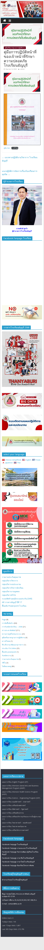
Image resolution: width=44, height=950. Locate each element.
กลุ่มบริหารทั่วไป (9, 595)
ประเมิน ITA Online (9, 648)
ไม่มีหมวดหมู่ (6, 666)
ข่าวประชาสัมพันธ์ (8, 630)
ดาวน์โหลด (14, 148)
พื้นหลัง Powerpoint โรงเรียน (14, 606)
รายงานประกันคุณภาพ (11, 577)
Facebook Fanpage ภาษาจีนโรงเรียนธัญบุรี (18, 858)
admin (22, 69)
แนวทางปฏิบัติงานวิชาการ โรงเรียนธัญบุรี (19, 159)
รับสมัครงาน (6, 655)
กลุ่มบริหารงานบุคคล (10, 591)
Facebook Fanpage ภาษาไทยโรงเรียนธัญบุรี (18, 862)
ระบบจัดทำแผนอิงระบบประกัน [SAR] (17, 598)
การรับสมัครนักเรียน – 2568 (12, 627)
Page (4, 619)
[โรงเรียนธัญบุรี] (22, 2)
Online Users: (7, 918)
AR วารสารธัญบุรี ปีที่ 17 (12, 602)
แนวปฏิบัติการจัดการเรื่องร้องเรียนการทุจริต (19, 173)
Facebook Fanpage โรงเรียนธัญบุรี (15, 844)
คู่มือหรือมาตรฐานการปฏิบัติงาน (15, 48)
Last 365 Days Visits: (10, 929)
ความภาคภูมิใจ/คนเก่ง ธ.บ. (11, 634)
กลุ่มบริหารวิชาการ (10, 580)
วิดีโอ (4, 663)
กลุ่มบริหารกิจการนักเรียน (12, 588)
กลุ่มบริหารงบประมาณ (11, 584)
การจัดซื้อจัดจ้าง (8, 623)
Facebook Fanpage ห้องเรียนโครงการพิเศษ (18, 865)
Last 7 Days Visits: (9, 925)
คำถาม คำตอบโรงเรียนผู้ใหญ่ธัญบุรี (14, 880)
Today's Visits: (7, 922)
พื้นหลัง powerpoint (9, 652)
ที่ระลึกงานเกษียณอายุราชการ (13, 645)
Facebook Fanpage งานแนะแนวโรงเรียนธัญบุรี (19, 848)
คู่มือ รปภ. (7, 148)
